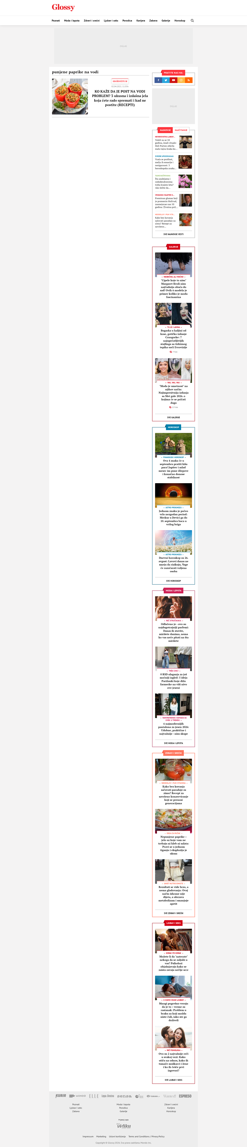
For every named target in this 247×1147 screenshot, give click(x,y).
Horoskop (180, 20)
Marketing (101, 1136)
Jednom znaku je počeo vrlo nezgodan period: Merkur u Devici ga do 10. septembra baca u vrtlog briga (173, 517)
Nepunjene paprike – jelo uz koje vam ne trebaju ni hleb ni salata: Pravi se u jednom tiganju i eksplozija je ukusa (173, 845)
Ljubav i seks (111, 20)
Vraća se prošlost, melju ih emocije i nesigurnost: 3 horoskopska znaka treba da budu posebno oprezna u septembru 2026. (165, 164)
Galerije (166, 20)
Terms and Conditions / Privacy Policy (146, 1136)
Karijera (141, 20)
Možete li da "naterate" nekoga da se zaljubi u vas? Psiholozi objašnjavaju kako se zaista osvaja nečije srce (173, 963)
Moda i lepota (71, 20)
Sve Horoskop (173, 581)
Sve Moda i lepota (173, 743)
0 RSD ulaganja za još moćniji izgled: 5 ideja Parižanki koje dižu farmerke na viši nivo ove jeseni (173, 681)
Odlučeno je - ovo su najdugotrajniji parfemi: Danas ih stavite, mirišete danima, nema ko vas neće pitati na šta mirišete (173, 632)
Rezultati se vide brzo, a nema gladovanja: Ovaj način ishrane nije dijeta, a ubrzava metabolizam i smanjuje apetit (174, 895)
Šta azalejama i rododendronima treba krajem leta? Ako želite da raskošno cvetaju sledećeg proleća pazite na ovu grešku (165, 183)
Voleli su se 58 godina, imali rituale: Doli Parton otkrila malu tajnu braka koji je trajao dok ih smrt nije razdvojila (166, 144)
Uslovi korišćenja (117, 1136)
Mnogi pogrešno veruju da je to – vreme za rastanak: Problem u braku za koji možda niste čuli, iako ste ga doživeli (173, 1012)
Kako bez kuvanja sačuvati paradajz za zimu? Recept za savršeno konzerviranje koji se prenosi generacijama (166, 222)
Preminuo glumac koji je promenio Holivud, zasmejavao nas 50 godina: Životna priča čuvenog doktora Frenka (166, 203)
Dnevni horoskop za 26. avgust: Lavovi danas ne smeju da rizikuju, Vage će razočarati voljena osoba (173, 564)
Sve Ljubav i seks (173, 1080)
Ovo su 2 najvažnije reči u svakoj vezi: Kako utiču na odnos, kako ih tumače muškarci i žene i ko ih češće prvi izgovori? (173, 1062)
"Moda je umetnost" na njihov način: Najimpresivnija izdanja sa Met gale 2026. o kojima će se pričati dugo (174, 394)
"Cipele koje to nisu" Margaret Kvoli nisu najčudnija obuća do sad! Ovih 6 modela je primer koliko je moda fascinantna (174, 289)
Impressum (88, 1136)
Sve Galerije (173, 417)
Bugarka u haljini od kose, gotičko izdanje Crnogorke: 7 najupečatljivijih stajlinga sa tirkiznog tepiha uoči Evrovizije (173, 339)
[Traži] (192, 20)
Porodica (127, 20)
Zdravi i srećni (92, 20)
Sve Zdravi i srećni (173, 913)
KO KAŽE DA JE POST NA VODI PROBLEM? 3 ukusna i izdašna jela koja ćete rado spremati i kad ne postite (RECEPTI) (120, 98)
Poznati (56, 20)
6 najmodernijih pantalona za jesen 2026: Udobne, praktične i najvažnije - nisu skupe (173, 728)
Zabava (153, 20)
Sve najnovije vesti (174, 234)
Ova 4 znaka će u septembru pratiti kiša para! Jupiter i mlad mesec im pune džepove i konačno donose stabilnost (173, 469)
